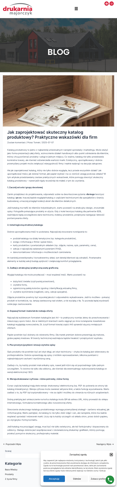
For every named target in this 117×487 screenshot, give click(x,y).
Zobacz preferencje (101, 478)
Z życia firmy (11, 479)
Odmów (77, 478)
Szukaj (8, 451)
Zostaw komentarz (16, 142)
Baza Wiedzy (11, 469)
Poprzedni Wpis (12, 444)
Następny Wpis (105, 444)
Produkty (9, 474)
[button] (111, 454)
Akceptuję (54, 478)
